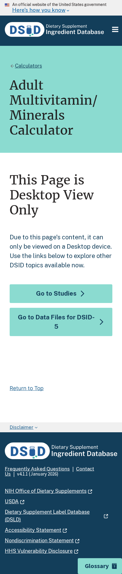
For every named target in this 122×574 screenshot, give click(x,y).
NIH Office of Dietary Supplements (46, 491)
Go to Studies (56, 293)
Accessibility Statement (33, 530)
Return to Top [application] (27, 388)
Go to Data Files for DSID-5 (56, 321)
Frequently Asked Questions (37, 469)
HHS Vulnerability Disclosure (39, 551)
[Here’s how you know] (61, 8)
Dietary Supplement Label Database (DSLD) (47, 516)
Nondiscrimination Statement (39, 540)
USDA (12, 501)
